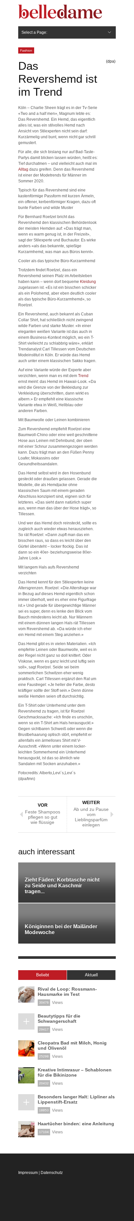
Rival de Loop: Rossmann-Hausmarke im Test (67, 991)
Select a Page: (34, 32)
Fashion (26, 50)
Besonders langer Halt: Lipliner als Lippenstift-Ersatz (76, 1099)
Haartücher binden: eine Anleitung (76, 1123)
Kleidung (88, 281)
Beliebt (42, 974)
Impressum (28, 1172)
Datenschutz (52, 1172)
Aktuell (91, 974)
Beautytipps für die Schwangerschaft (59, 1018)
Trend (83, 375)
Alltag (23, 169)
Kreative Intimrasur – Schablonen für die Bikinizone (75, 1072)
